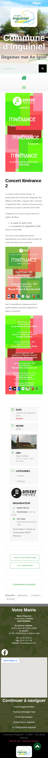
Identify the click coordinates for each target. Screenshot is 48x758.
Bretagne (22, 595)
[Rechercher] (43, 68)
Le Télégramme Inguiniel (24, 727)
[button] (24, 87)
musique (11, 599)
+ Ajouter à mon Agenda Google (24, 557)
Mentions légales (31, 741)
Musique (21, 481)
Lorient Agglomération (24, 707)
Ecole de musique (24, 717)
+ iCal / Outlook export (25, 565)
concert (35, 595)
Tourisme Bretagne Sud (24, 712)
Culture (21, 476)
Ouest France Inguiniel (24, 722)
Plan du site (14, 741)
